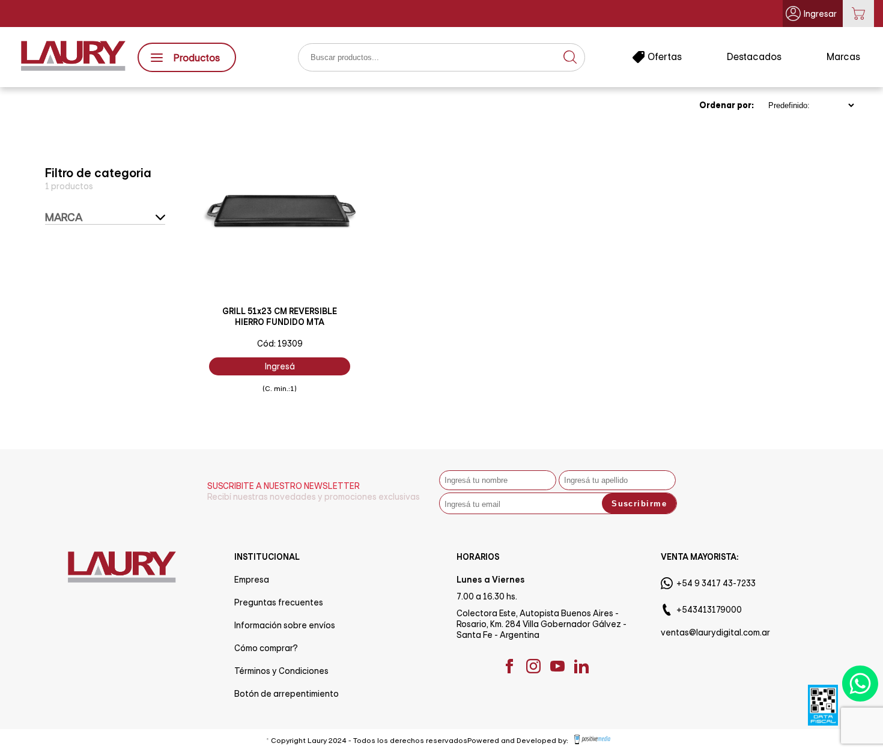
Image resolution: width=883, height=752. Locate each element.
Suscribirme (639, 503)
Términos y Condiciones (281, 671)
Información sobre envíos (284, 625)
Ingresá (280, 366)
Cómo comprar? (266, 648)
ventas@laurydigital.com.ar (715, 632)
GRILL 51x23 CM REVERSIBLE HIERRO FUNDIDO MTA (279, 316)
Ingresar (820, 13)
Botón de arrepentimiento (286, 693)
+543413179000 (709, 609)
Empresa (251, 579)
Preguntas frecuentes (278, 602)
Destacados (754, 56)
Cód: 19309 (280, 343)
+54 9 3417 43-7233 (716, 583)
